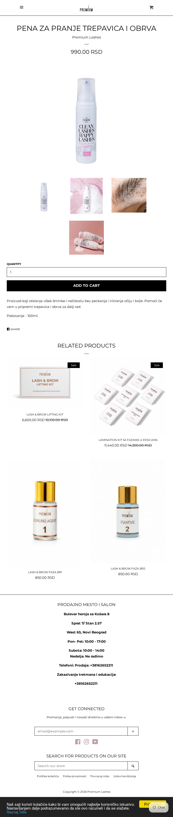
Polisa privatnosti (74, 776)
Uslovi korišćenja (124, 776)
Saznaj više (16, 812)
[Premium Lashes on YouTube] (95, 743)
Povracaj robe (99, 776)
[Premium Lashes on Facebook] (78, 743)
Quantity (14, 264)
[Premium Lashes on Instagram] (86, 743)
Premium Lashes (86, 37)
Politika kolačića (48, 776)
